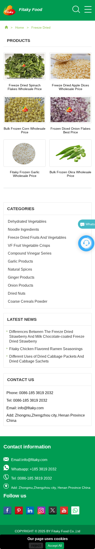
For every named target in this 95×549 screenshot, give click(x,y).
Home (20, 27)
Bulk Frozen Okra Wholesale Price (70, 174)
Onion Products (20, 285)
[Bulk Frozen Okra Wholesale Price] (70, 153)
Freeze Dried (40, 27)
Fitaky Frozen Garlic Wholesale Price (24, 174)
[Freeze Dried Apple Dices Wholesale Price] (70, 66)
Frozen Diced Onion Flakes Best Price (70, 130)
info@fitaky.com (31, 408)
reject (36, 545)
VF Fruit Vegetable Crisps (29, 245)
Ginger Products (21, 277)
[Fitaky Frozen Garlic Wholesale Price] (24, 153)
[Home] (7, 27)
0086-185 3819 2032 (36, 393)
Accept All (55, 545)
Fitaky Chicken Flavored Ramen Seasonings (46, 349)
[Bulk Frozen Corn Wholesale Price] (24, 110)
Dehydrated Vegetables (27, 221)
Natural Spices (20, 269)
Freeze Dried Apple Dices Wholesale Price (70, 87)
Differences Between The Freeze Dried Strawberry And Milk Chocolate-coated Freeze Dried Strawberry (46, 336)
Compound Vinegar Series (29, 253)
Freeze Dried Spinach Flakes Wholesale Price (25, 87)
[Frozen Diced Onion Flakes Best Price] (70, 110)
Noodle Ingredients (23, 229)
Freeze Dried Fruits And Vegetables (37, 237)
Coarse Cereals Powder (27, 301)
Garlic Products (20, 261)
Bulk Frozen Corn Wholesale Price (24, 130)
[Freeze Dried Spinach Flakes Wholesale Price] (24, 66)
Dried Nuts (16, 293)
